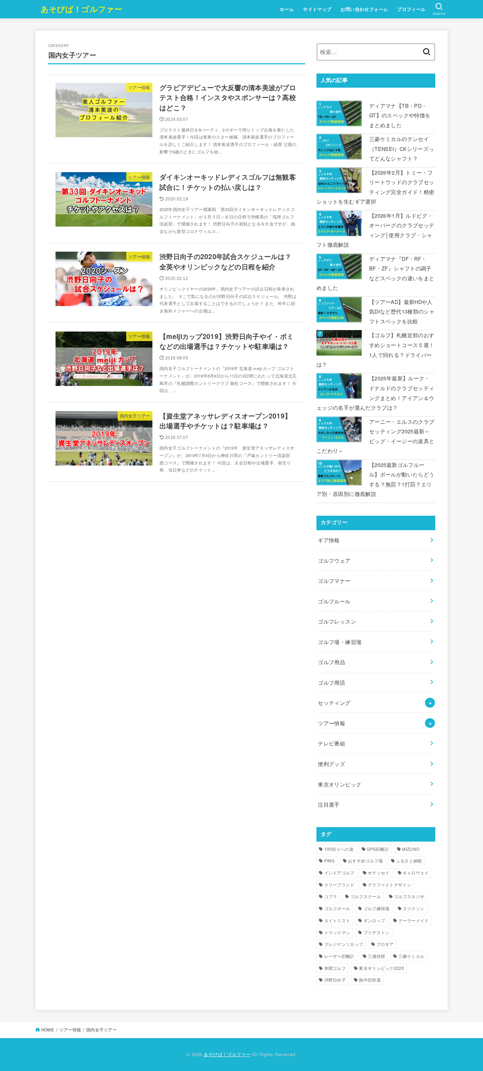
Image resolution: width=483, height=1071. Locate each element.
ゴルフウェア (334, 560)
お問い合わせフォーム (364, 9)
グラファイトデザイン (389, 885)
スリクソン (414, 908)
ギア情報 (328, 540)
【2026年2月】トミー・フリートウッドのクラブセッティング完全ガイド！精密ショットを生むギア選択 (375, 187)
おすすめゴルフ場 (365, 861)
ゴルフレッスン (337, 621)
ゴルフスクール (365, 896)
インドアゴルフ (339, 873)
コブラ (330, 896)
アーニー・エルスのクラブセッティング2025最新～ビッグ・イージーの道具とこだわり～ (375, 436)
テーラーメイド (413, 920)
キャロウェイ (416, 873)
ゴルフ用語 (331, 682)
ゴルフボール (337, 908)
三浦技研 (376, 956)
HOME (47, 1029)
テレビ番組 (331, 743)
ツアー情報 (331, 723)
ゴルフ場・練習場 (339, 641)
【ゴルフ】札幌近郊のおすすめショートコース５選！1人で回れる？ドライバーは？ (375, 349)
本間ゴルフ (335, 968)
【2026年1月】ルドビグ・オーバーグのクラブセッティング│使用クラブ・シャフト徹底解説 (375, 230)
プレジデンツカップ (343, 944)
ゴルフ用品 (331, 662)
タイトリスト (337, 920)
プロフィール (411, 9)
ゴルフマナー (334, 580)
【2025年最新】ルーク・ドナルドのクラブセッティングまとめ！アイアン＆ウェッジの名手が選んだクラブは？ (375, 392)
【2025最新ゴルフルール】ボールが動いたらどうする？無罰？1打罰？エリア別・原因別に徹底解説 (375, 479)
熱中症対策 (370, 980)
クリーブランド (339, 885)
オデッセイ (379, 873)
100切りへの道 (339, 849)
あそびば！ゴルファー (81, 8)
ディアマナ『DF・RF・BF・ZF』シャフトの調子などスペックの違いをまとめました (375, 273)
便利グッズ (331, 763)
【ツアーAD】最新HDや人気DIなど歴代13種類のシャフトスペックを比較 (402, 311)
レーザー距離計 (339, 956)
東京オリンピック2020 (381, 968)
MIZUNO (410, 849)
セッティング (334, 702)
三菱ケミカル (411, 956)
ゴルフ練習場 (376, 908)
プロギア (385, 944)
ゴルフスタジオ (409, 896)
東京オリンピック (339, 784)
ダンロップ (374, 920)
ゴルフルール (334, 601)
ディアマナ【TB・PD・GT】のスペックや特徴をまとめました (399, 115)
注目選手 (328, 804)
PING (329, 861)
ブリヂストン (376, 932)
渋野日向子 (335, 980)
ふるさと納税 (409, 861)
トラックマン (337, 932)
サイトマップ (317, 9)
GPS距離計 (378, 849)
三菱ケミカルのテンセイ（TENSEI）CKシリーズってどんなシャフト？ (401, 148)
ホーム (287, 9)
